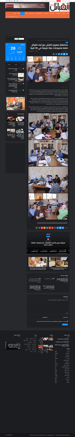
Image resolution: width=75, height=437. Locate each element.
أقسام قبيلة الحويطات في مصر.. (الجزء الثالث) (12, 91)
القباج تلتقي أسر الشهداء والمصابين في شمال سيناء (48, 242)
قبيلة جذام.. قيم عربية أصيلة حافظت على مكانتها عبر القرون (20, 123)
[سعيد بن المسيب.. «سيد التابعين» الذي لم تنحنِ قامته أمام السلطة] (40, 351)
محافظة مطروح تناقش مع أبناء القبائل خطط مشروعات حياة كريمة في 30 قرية (52, 222)
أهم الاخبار (63, 13)
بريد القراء (67, 361)
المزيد (23, 13)
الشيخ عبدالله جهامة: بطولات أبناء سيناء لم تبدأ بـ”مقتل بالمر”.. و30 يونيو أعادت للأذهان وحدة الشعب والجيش (13, 346)
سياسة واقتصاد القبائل (39, 13)
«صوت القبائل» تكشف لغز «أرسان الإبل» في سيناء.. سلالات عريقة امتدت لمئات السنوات (12, 85)
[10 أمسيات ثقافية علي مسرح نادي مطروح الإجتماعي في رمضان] (21, 80)
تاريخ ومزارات (52, 13)
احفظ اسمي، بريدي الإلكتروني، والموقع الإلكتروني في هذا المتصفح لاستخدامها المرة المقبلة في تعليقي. (51, 321)
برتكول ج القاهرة (66, 360)
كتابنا (68, 377)
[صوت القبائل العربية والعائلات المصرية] (59, 7)
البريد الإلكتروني (65, 317)
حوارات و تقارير (32, 13)
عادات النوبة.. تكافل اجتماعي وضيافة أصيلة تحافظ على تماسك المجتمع (45, 0)
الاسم (67, 313)
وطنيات (26, 13)
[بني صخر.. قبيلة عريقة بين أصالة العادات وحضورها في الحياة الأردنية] (11, 119)
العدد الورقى (67, 356)
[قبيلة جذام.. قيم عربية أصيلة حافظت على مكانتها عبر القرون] (20, 119)
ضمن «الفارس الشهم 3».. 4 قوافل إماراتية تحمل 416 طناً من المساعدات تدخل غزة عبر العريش (48, 287)
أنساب (68, 351)
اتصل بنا (14, 13)
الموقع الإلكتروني (44, 317)
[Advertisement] (37, 27)
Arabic (16, 38)
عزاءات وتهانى (34, 347)
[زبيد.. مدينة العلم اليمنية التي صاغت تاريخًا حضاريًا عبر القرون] (11, 131)
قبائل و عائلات (58, 13)
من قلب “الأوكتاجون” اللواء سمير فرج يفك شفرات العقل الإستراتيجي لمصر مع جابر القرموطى (62, 279)
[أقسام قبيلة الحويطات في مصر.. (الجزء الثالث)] (21, 92)
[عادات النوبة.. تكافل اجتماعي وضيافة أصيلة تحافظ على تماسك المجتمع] (20, 131)
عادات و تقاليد (47, 13)
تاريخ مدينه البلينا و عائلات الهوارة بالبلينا (13, 74)
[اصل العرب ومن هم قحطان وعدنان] (21, 70)
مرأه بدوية (67, 378)
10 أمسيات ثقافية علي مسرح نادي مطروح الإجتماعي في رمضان (12, 79)
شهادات (18, 13)
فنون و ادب (67, 373)
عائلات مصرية (67, 368)
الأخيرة (16, 64)
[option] (48, 243)
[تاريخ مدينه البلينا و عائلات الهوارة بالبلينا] (21, 75)
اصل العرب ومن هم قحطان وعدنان (12, 69)
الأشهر (22, 64)
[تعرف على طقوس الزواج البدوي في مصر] (45, 390)
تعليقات (9, 64)
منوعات (68, 380)
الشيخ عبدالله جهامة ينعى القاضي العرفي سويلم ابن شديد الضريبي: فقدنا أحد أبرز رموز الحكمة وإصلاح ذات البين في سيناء (34, 287)
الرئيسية (67, 13)
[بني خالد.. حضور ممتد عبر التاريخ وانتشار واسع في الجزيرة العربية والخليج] (40, 346)
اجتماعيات (27, 338)
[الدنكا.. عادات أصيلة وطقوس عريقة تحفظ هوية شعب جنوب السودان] (40, 341)
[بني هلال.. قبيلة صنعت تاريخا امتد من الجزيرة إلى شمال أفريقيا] (50, 339)
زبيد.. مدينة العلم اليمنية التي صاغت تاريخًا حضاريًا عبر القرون (11, 136)
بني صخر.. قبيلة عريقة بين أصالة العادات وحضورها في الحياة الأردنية (11, 123)
